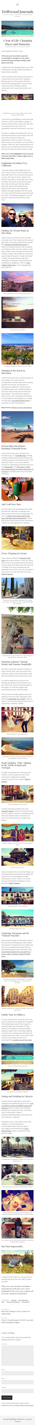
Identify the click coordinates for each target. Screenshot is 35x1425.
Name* (3, 1369)
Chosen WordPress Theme (12, 1419)
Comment (4, 1344)
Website (3, 1387)
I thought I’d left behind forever (15, 245)
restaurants (9, 467)
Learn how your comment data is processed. (17, 1405)
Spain (2, 1302)
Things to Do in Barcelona (13, 1302)
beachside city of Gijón (17, 699)
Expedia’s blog (21, 456)
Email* (3, 1378)
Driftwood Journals (17, 11)
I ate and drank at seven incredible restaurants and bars (17, 1105)
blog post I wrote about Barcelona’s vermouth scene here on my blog (17, 469)
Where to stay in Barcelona (21, 407)
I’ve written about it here (20, 401)
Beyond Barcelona (23, 1300)
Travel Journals (26, 1302)
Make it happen (7, 574)
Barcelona (14, 1300)
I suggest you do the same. (21, 1040)
